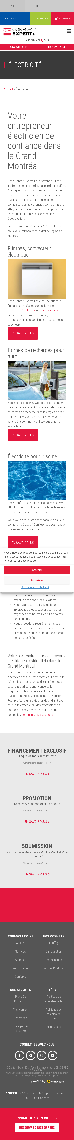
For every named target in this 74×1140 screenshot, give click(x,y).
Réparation (20, 1018)
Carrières (20, 976)
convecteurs (51, 310)
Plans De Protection (20, 999)
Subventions (41, 18)
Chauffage (53, 943)
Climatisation (54, 951)
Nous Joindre (21, 968)
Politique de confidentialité (35, 587)
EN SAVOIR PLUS (36, 774)
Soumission (64, 18)
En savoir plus (23, 333)
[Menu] (69, 31)
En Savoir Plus (36, 874)
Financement (20, 1009)
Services (20, 951)
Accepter (37, 570)
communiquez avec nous (37, 715)
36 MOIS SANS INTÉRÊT (15, 18)
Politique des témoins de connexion (54, 1014)
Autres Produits (53, 968)
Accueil (8, 89)
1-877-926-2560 (55, 47)
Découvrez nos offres (37, 1128)
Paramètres (37, 580)
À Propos (20, 960)
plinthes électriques (23, 310)
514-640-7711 (19, 47)
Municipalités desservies (20, 1029)
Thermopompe (54, 960)
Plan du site (53, 1027)
